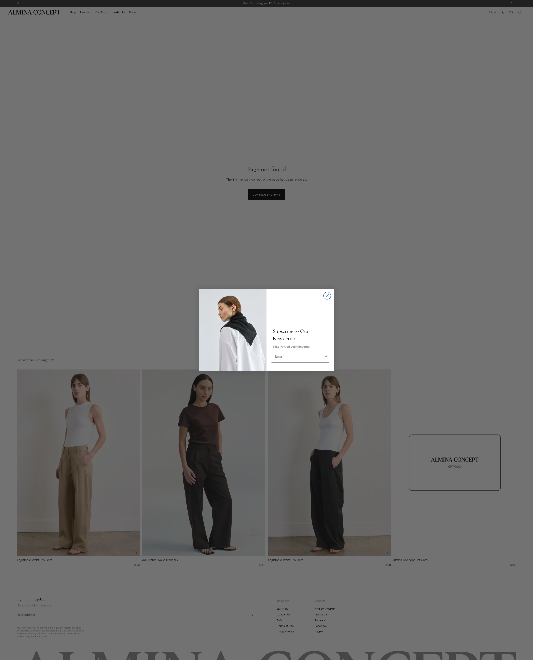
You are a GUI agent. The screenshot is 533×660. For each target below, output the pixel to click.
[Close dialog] (327, 295)
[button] (326, 356)
